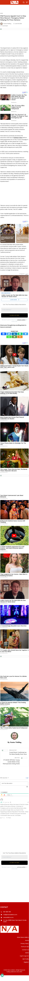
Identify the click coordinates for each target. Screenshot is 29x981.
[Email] (14, 336)
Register (26, 962)
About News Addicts (23, 937)
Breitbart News (18, 137)
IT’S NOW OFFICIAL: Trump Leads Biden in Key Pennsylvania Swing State (11, 761)
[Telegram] (25, 334)
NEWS (1, 13)
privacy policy (21, 320)
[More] (20, 336)
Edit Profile (25, 959)
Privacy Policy (25, 943)
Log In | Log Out (24, 956)
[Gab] (20, 334)
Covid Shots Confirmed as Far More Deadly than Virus (18, 752)
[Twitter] (9, 334)
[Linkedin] (14, 334)
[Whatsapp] (9, 336)
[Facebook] (3, 334)
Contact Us (25, 950)
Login (26, 778)
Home (27, 940)
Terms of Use (25, 947)
